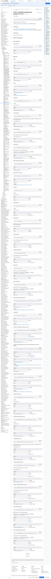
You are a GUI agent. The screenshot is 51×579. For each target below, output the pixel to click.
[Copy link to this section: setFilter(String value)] (22, 394)
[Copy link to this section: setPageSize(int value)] (22, 438)
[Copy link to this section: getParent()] (18, 265)
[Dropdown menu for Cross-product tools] (25, 1)
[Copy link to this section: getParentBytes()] (20, 281)
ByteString (15, 215)
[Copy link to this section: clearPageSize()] (20, 113)
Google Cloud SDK (6, 3)
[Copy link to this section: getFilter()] (18, 187)
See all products (14, 567)
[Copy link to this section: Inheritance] (19, 26)
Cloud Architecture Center (34, 571)
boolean (15, 321)
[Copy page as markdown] (27, 14)
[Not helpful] (41, 9)
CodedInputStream (31, 355)
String (15, 247)
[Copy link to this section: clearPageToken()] (20, 129)
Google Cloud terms (24, 575)
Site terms (19, 575)
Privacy (17, 575)
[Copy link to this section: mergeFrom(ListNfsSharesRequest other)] (29, 327)
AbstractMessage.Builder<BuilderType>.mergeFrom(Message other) (22, 391)
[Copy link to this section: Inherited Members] (23, 37)
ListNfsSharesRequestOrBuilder (17, 35)
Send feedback (39, 12)
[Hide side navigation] (9, 577)
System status (23, 571)
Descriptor (15, 53)
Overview (2, 5)
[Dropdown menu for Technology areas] (16, 1)
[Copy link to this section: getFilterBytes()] (20, 202)
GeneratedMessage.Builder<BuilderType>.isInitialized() (21, 324)
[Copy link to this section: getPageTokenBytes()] (22, 249)
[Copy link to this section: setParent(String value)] (22, 506)
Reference (9, 5)
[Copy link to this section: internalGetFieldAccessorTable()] (26, 297)
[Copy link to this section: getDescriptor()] (20, 43)
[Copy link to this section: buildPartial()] (18, 71)
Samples (14, 5)
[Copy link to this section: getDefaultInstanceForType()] (25, 160)
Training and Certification (34, 572)
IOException (15, 371)
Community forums (24, 567)
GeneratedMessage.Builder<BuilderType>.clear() (20, 95)
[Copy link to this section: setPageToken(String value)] (24, 462)
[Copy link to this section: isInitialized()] (18, 312)
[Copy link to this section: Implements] (19, 33)
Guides (6, 5)
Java (11, 3)
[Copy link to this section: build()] (16, 59)
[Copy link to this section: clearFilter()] (18, 97)
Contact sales (13, 571)
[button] (5, 45)
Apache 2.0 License (18, 560)
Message (29, 383)
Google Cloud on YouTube (44, 571)
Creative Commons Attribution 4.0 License (33, 559)
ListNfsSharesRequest (17, 68)
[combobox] (31, 1)
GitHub (32, 567)
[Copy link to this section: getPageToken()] (20, 234)
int (14, 231)
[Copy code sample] (41, 18)
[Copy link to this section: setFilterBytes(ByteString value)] (25, 416)
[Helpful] (40, 9)
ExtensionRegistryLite (31, 356)
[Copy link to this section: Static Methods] (21, 41)
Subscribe (41, 577)
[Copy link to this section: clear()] (16, 83)
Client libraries (16, 3)
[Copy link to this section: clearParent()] (19, 144)
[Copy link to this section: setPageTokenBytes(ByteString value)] (28, 484)
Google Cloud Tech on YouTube (45, 572)
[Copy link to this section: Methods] (18, 56)
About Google (13, 575)
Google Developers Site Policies (29, 560)
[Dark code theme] (39, 18)
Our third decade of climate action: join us (33, 575)
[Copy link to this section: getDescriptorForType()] (23, 172)
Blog (41, 567)
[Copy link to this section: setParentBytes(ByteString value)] (26, 530)
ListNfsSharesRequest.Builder (18, 92)
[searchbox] (5, 7)
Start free (47, 3)
